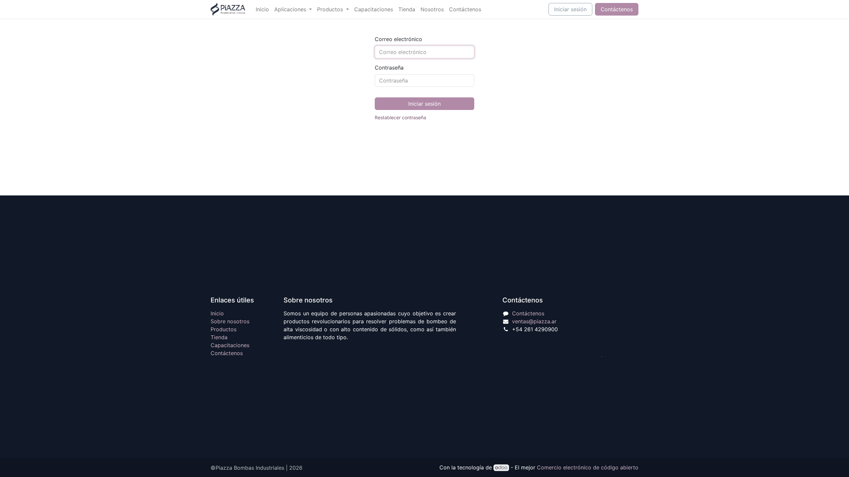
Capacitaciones (230, 345)
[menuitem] (262, 9)
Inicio (217, 313)
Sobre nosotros (230, 321)
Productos (223, 329)
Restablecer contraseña (400, 117)
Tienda (219, 337)
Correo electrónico (398, 39)
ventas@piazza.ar (534, 321)
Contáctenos (617, 9)
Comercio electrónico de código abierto (587, 467)
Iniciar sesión (570, 9)
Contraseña (389, 67)
